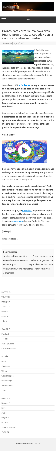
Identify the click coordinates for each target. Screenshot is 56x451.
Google (4, 356)
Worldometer (7, 385)
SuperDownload (8, 427)
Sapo (3, 390)
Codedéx (27, 210)
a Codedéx (24, 85)
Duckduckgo (6, 381)
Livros (4, 408)
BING (3, 361)
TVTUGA (5, 432)
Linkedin (5, 311)
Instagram (5, 302)
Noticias (14, 239)
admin (9, 43)
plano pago (17, 221)
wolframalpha (7, 376)
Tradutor (5, 339)
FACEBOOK (6, 292)
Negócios (5, 418)
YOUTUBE (5, 297)
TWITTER (5, 307)
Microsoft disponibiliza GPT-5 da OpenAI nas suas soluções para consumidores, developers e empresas (15, 264)
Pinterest (5, 316)
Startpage (5, 366)
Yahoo (4, 371)
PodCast (5, 334)
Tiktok (4, 321)
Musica (4, 413)
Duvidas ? (5, 403)
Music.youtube (7, 344)
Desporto (5, 398)
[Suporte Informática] (28, 10)
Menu (28, 19)
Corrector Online (8, 348)
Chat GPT (5, 329)
